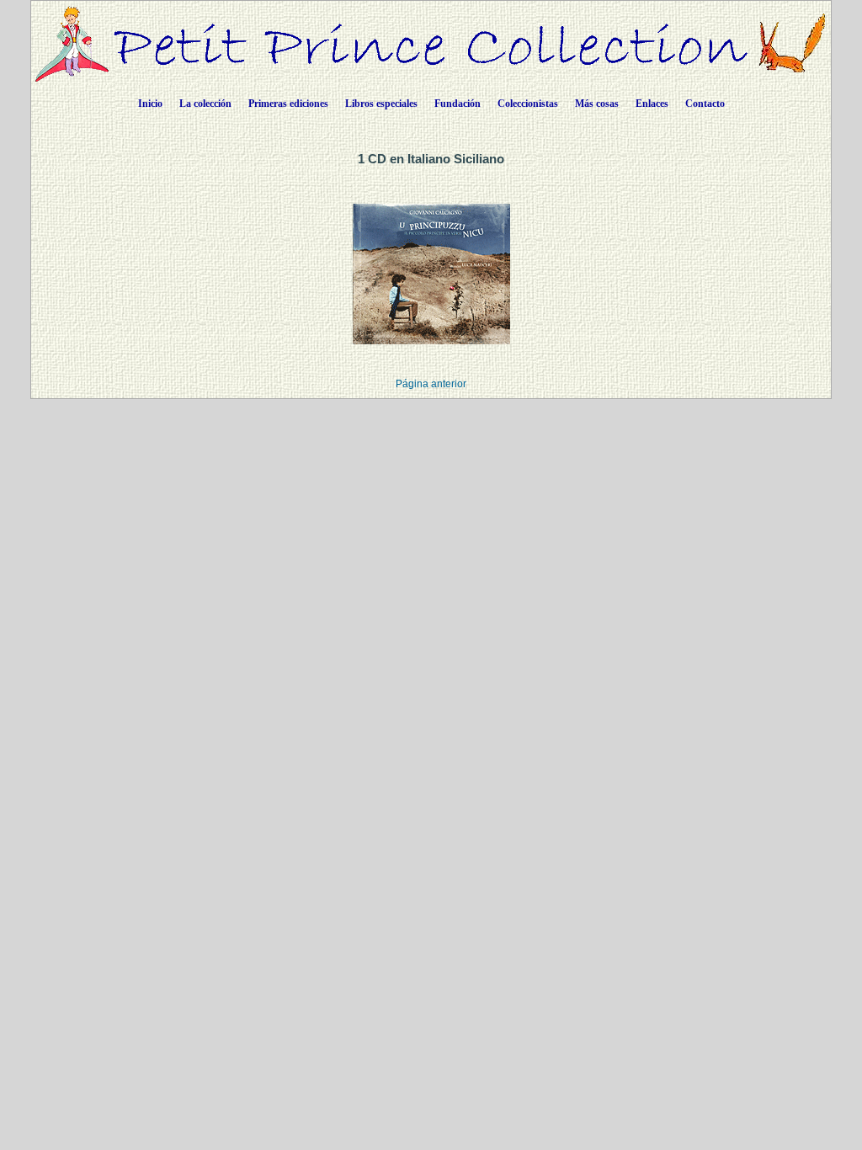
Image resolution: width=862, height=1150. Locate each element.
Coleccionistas (528, 103)
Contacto (705, 103)
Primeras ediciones (288, 103)
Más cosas (597, 103)
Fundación (457, 103)
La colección (205, 103)
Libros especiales (381, 103)
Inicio (150, 103)
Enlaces (652, 103)
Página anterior (431, 384)
